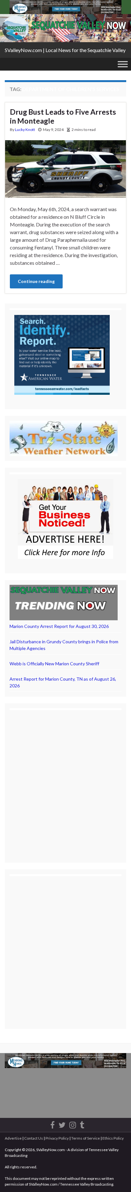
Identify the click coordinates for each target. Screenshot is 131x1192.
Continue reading (36, 281)
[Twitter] (62, 1123)
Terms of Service (85, 1138)
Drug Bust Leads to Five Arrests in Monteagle (63, 116)
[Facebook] (52, 1123)
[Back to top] (117, 1178)
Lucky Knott (25, 129)
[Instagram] (72, 1123)
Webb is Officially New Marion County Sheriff (54, 663)
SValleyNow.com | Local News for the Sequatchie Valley (65, 50)
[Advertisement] (65, 780)
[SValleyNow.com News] (82, 1123)
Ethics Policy (113, 1138)
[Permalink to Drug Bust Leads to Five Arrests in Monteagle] (65, 168)
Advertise (13, 1138)
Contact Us (33, 1138)
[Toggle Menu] (123, 64)
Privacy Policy (57, 1138)
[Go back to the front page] (65, 28)
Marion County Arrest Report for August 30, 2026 (59, 626)
